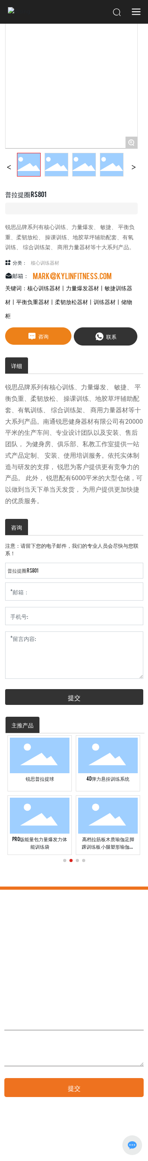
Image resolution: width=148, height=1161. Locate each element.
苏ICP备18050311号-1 (22, 1144)
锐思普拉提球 (40, 778)
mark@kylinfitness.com (72, 275)
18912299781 (32, 969)
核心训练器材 (45, 262)
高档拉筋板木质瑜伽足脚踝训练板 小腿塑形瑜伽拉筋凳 (108, 846)
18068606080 (65, 969)
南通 (95, 1140)
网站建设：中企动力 (66, 1140)
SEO (108, 1140)
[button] (64, 860)
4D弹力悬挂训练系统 (107, 778)
